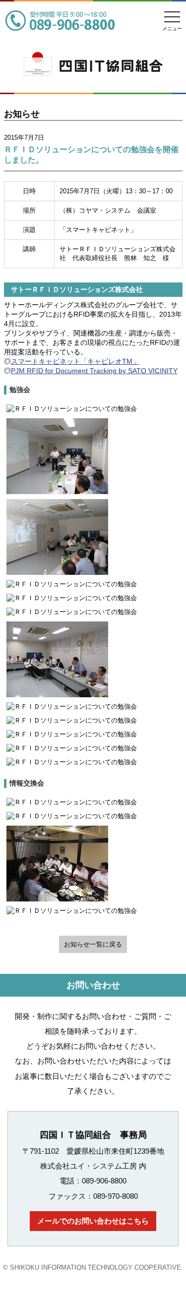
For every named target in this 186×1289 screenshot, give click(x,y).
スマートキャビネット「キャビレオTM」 (75, 361)
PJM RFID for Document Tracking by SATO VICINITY (94, 371)
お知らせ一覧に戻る (93, 944)
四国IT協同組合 (93, 82)
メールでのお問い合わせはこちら (93, 1221)
